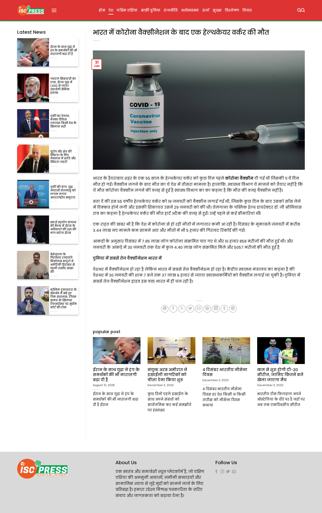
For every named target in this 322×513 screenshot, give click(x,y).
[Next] (305, 383)
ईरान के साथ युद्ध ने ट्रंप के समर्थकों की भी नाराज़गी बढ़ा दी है (63, 50)
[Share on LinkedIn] (216, 309)
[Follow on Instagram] (222, 472)
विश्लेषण (232, 10)
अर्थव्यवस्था (189, 10)
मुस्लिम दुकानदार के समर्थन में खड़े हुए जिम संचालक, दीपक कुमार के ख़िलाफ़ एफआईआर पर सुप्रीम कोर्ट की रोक (63, 298)
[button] (54, 10)
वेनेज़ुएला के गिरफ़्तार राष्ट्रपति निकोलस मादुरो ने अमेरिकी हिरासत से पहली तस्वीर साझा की (62, 263)
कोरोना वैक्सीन (239, 178)
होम (102, 10)
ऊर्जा (206, 10)
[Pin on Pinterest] (207, 309)
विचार (247, 10)
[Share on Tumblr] (224, 309)
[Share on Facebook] (173, 309)
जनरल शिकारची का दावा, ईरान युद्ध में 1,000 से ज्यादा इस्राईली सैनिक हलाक (63, 86)
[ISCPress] (30, 10)
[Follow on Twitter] (228, 472)
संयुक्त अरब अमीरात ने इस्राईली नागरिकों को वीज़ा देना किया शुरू (167, 375)
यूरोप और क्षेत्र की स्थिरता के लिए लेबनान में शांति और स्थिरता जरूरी (63, 157)
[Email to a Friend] (199, 309)
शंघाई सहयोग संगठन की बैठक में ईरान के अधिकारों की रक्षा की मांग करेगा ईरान (63, 228)
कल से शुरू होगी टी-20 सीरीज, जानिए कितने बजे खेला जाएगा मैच (280, 375)
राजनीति (171, 10)
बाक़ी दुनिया (151, 10)
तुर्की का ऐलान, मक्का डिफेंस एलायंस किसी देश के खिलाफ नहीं (63, 121)
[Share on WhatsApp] (165, 309)
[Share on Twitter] (190, 309)
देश (111, 10)
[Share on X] (182, 309)
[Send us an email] (234, 472)
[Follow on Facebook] (216, 472)
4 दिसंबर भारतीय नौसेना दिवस (224, 372)
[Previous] (91, 383)
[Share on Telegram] (233, 309)
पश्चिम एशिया (127, 10)
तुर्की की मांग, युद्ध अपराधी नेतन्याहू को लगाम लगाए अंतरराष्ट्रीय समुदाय (63, 192)
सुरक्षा (217, 10)
